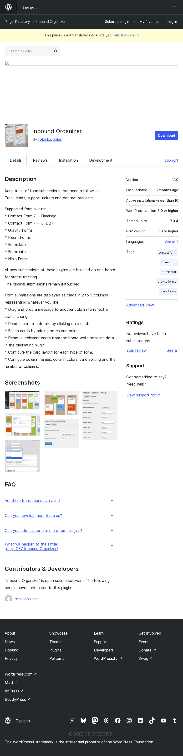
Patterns (56, 658)
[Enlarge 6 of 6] (111, 397)
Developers (104, 650)
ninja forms (168, 291)
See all (172, 350)
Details (16, 160)
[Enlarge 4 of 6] (72, 397)
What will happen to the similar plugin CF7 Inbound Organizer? (31, 546)
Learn (99, 633)
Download (166, 135)
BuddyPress (18, 699)
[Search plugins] (55, 51)
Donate (147, 650)
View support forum (143, 395)
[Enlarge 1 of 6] (33, 397)
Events (144, 641)
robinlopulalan (50, 139)
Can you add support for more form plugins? (43, 530)
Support (171, 160)
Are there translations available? (33, 500)
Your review (136, 350)
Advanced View (140, 305)
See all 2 (171, 242)
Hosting (11, 650)
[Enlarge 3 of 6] (33, 446)
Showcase (58, 633)
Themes (56, 641)
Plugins (55, 650)
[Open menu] (175, 7)
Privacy (11, 658)
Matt (11, 682)
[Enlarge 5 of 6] (72, 425)
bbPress (14, 691)
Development (100, 160)
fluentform (169, 262)
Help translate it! (126, 35)
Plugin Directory (17, 22)
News (10, 641)
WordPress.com (21, 674)
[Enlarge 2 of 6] (33, 419)
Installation (68, 160)
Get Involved (149, 633)
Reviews (40, 160)
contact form (167, 252)
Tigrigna (23, 720)
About (10, 633)
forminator (169, 272)
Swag (145, 658)
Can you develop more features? (33, 515)
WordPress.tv (108, 658)
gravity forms (167, 281)
